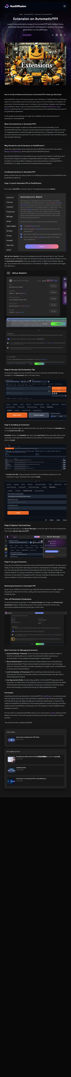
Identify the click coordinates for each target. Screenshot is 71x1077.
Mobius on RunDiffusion (12, 151)
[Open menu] (65, 6)
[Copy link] (65, 35)
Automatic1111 (28, 14)
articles (52, 713)
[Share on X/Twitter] (52, 35)
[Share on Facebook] (60, 35)
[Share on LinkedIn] (56, 35)
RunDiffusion (47, 696)
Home (21, 14)
